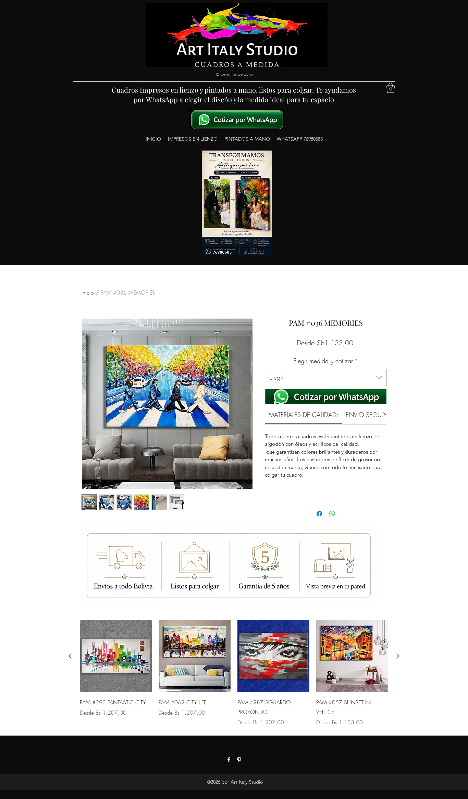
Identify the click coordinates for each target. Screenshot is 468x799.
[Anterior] (70, 656)
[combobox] (325, 377)
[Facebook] (228, 759)
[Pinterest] (239, 759)
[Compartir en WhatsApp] (332, 514)
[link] (303, 414)
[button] (390, 88)
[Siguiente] (398, 656)
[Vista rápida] (116, 656)
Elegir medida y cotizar (325, 361)
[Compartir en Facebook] (319, 514)
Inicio (88, 292)
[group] (234, 673)
